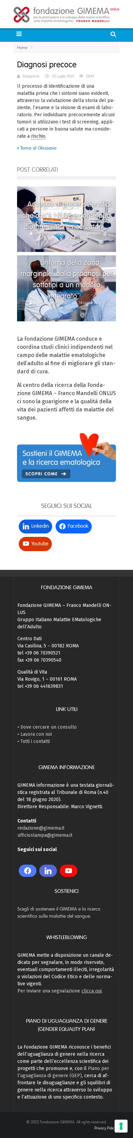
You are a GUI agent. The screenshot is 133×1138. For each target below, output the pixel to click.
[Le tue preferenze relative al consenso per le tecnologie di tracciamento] (121, 1126)
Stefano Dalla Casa (50, 233)
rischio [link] (38, 136)
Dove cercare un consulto (48, 727)
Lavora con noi (36, 734)
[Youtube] (68, 871)
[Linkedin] (48, 871)
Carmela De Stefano (51, 302)
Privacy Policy (105, 1128)
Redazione (31, 76)
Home (22, 47)
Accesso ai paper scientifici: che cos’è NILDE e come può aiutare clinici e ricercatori (67, 215)
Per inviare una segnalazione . (60, 991)
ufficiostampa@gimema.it (44, 835)
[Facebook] (27, 871)
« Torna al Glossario (37, 148)
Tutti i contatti (35, 741)
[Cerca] (114, 34)
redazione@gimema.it (40, 828)
